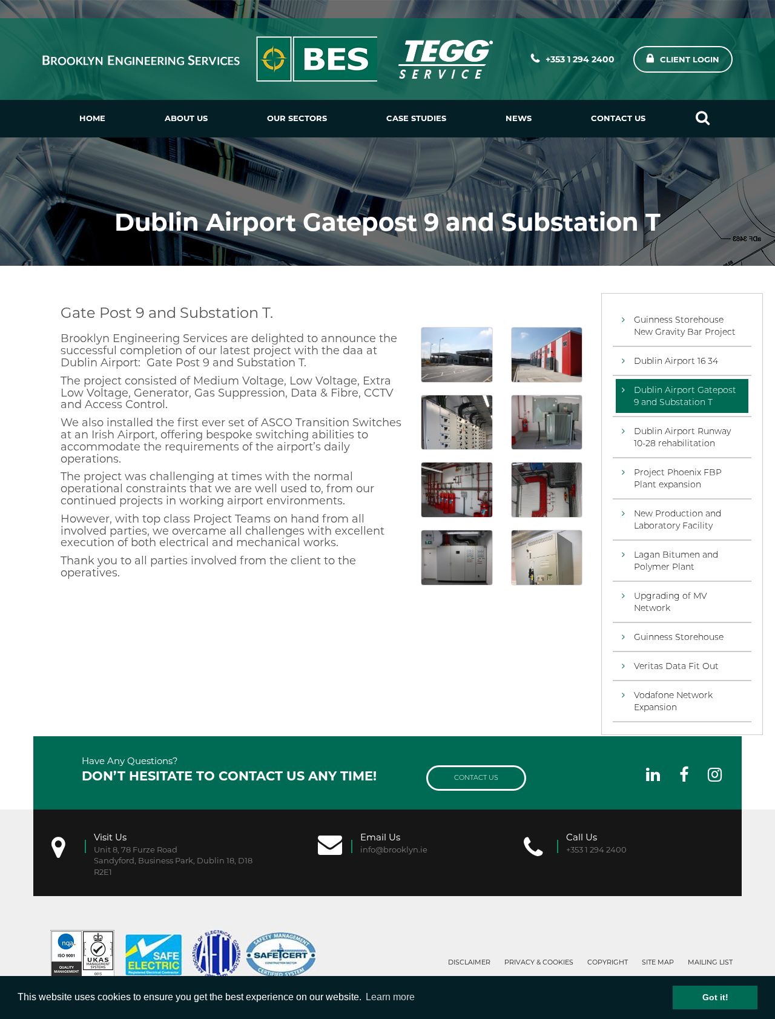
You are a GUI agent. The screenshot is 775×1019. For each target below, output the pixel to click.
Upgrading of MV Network (670, 601)
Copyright (607, 962)
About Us (186, 118)
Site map (658, 962)
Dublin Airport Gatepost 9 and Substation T (685, 395)
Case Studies (416, 118)
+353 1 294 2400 (580, 59)
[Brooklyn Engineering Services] (269, 59)
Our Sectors (297, 118)
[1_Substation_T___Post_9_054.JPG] (457, 490)
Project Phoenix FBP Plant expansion (678, 478)
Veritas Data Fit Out (676, 666)
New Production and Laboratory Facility (677, 519)
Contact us (476, 777)
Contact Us (618, 118)
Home (92, 118)
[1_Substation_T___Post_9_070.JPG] (457, 557)
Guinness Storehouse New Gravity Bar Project (685, 325)
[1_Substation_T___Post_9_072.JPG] (547, 557)
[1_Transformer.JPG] (547, 422)
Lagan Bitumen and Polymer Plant (676, 560)
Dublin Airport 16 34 (676, 360)
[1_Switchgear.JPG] (457, 422)
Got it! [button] (715, 997)
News (519, 118)
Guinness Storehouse (679, 637)
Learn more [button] (390, 997)
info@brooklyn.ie (393, 849)
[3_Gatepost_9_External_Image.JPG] (457, 355)
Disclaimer (469, 962)
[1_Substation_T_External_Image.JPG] (547, 355)
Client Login (689, 59)
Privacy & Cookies (538, 962)
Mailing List (710, 962)
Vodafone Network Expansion (673, 701)
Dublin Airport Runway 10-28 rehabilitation (682, 437)
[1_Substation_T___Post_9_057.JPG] (547, 490)
